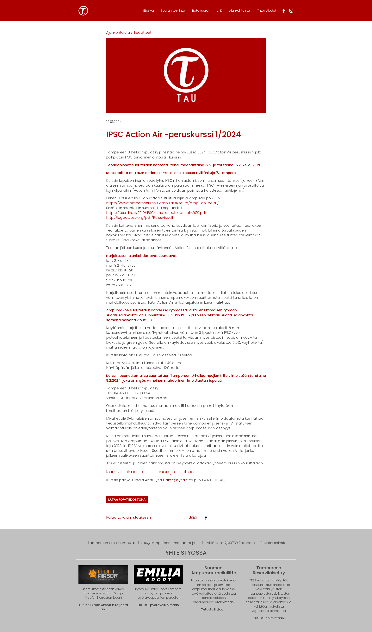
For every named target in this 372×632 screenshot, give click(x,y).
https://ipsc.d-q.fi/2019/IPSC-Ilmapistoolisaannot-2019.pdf (156, 212)
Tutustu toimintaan (268, 618)
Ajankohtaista (239, 10)
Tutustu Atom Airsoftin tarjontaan (103, 607)
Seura (173, 10)
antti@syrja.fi (176, 480)
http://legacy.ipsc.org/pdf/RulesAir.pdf (139, 217)
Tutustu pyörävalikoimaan (158, 605)
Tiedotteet (142, 32)
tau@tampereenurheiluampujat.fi (170, 542)
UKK (219, 10)
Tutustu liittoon (213, 609)
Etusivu (148, 10)
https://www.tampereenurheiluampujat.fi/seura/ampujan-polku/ (162, 203)
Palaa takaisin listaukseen (128, 517)
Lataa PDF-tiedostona (127, 499)
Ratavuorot (200, 10)
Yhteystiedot (266, 10)
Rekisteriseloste (273, 542)
